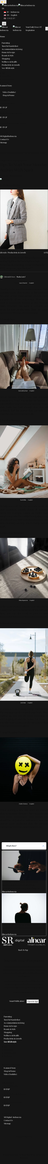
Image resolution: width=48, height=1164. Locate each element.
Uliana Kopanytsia (23, 600)
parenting (6, 43)
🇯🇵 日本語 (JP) (9, 18)
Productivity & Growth (13, 1039)
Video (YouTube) (9, 92)
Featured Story (6, 86)
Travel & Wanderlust (12, 1020)
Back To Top (23, 950)
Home (2, 36)
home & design (8, 52)
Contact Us (8, 1120)
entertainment (8, 79)
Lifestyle (3, 252)
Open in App (32, 1001)
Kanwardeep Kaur (23, 391)
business (6, 82)
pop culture (7, 76)
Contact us (4, 139)
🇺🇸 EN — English (10, 15)
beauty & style (8, 55)
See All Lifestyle (10, 1042)
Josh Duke (23, 703)
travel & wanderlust (10, 46)
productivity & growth (11, 65)
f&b (3, 73)
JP (6, 107)
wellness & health (9, 62)
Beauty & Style (10, 1029)
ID (1, 107)
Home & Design (10, 1026)
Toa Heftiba (23, 500)
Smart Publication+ (17, 1001)
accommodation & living (12, 49)
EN (4, 107)
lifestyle (5, 40)
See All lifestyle (8, 68)
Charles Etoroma (23, 804)
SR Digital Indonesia (8, 136)
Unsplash (31, 283)
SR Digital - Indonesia (12, 1117)
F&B (5, 1047)
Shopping (8, 1032)
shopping (6, 59)
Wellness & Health (11, 1035)
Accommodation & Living (14, 1023)
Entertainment (10, 1053)
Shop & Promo (8, 95)
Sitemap (3, 142)
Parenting (8, 1016)
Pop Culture (9, 1050)
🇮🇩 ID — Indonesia (11, 12)
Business (8, 1056)
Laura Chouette (23, 283)
